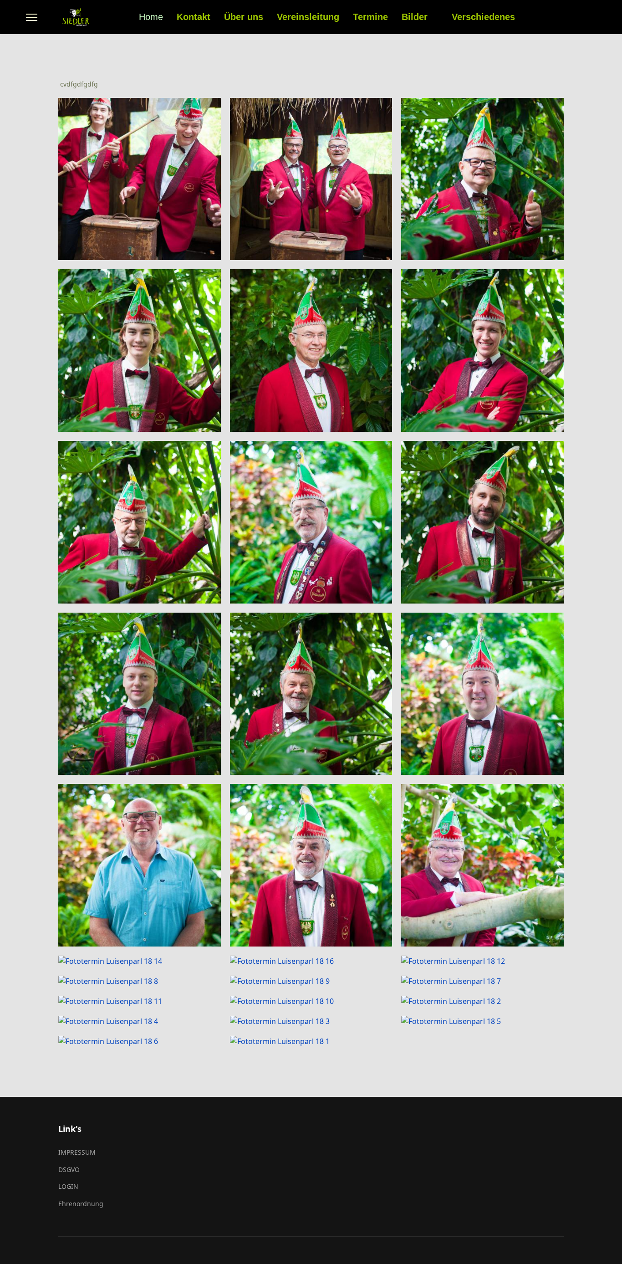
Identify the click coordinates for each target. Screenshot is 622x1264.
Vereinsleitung (308, 17)
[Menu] (31, 17)
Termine (370, 17)
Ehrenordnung (80, 1203)
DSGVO (69, 1169)
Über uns (243, 17)
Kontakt (193, 17)
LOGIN (68, 1186)
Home (151, 17)
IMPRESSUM (77, 1152)
